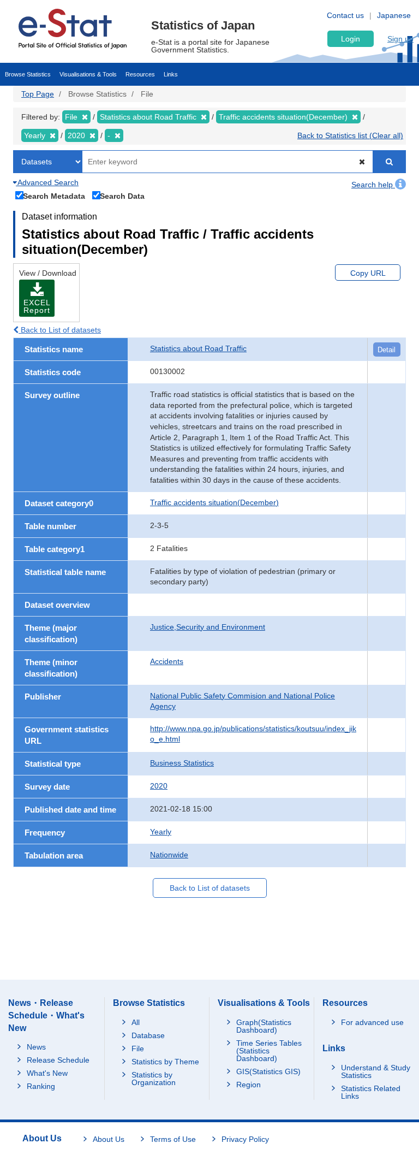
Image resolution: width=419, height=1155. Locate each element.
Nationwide (169, 854)
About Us (108, 1139)
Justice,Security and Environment (207, 627)
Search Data (122, 196)
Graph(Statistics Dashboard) (263, 1026)
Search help (373, 184)
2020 (158, 785)
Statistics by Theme (165, 1061)
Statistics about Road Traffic (198, 348)
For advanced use (372, 1022)
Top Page (37, 94)
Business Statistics (182, 763)
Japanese (394, 15)
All (135, 1022)
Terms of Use (173, 1139)
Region (248, 1084)
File (137, 1048)
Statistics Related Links (370, 1092)
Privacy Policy (245, 1139)
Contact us (345, 15)
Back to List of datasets (60, 330)
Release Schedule (58, 1060)
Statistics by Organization (153, 1078)
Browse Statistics (28, 74)
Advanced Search (47, 182)
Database (148, 1035)
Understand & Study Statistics (375, 1071)
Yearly (160, 831)
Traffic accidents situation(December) (214, 502)
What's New (47, 1073)
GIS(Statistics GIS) (268, 1071)
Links (171, 74)
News (36, 1047)
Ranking (41, 1086)
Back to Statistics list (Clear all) (350, 135)
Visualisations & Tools (88, 74)
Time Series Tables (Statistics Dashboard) (269, 1050)
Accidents (166, 661)
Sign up (400, 38)
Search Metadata (54, 196)
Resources (140, 74)
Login (350, 38)
